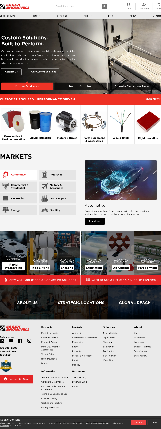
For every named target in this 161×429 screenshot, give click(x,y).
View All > (108, 360)
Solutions (62, 16)
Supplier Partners (142, 347)
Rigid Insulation (49, 359)
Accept (138, 422)
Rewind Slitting (110, 333)
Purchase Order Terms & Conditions (53, 388)
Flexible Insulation (50, 333)
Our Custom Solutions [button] (43, 71)
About (133, 16)
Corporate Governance (52, 382)
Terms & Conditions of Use (54, 394)
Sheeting (107, 342)
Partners (36, 16)
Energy (75, 347)
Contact (157, 16)
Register (144, 9)
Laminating (108, 347)
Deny (154, 422)
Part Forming (109, 356)
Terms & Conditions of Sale (54, 377)
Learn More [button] (94, 221)
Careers (138, 333)
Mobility (76, 365)
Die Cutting (108, 351)
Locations (139, 342)
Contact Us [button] (11, 71)
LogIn (128, 9)
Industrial (76, 351)
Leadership (139, 338)
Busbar (44, 363)
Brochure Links (79, 382)
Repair (75, 360)
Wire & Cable (47, 354)
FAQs (75, 386)
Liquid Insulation (49, 338)
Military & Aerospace (82, 356)
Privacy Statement (50, 407)
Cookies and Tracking (52, 403)
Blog (110, 16)
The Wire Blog (79, 377)
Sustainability (140, 356)
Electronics (77, 342)
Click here (4, 426)
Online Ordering (49, 398)
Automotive (78, 333)
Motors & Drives (49, 342)
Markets (88, 16)
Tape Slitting (109, 338)
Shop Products (7, 16)
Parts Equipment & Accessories (50, 348)
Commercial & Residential (84, 338)
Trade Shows (140, 351)
